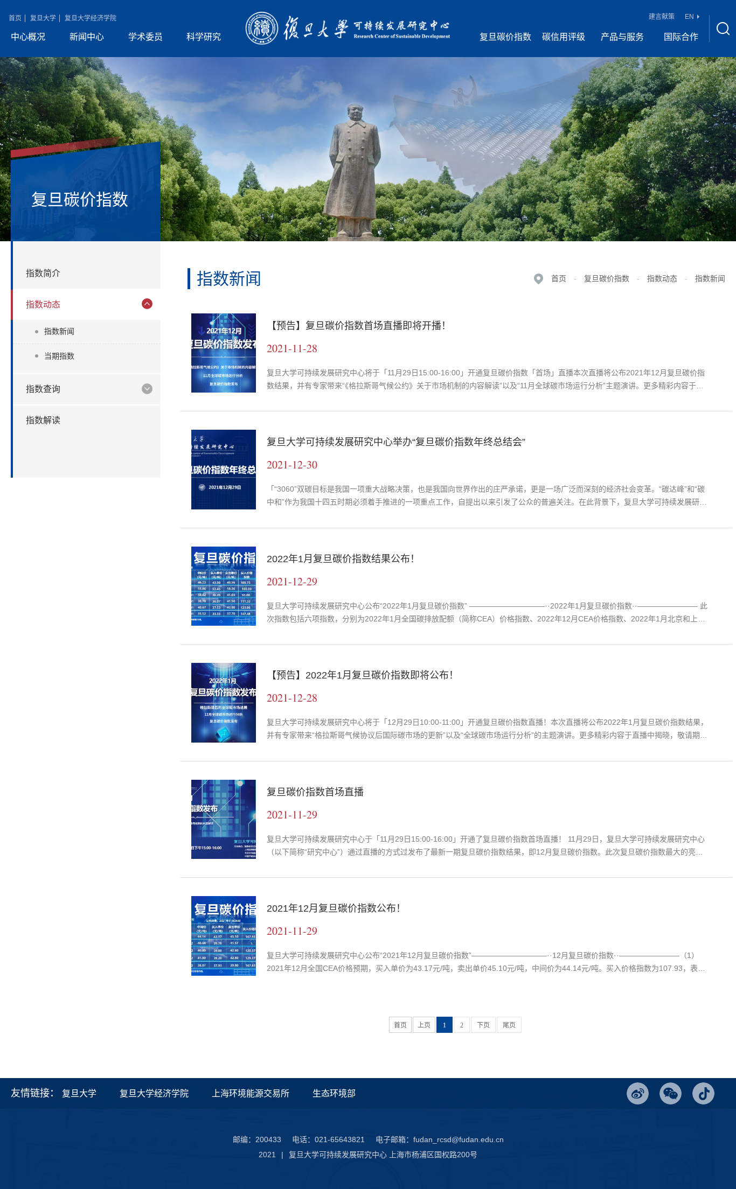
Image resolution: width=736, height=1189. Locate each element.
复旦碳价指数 (505, 36)
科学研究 (203, 36)
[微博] (638, 1093)
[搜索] (722, 28)
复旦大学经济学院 (90, 18)
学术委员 (145, 36)
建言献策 (662, 16)
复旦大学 (43, 18)
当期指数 (59, 356)
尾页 (509, 1025)
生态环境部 (334, 1093)
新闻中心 (87, 36)
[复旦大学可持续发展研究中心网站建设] (347, 28)
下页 (483, 1025)
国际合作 (681, 36)
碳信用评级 (563, 36)
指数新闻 (59, 331)
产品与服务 (622, 36)
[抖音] (703, 1093)
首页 (15, 18)
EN (689, 16)
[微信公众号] (670, 1093)
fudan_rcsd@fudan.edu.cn (458, 1139)
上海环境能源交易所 (250, 1093)
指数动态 (662, 278)
